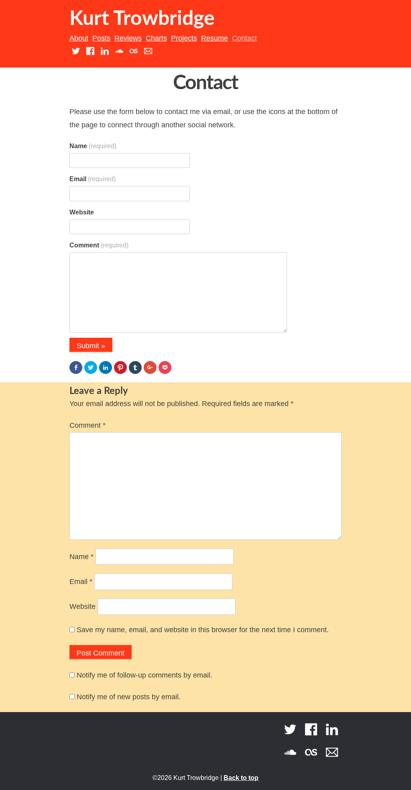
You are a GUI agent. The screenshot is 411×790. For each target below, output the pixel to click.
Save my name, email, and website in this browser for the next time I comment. (203, 630)
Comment (98, 245)
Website (81, 212)
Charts (156, 38)
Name (92, 146)
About (78, 38)
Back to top (241, 777)
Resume (214, 38)
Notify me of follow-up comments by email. (144, 675)
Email (92, 179)
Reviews (128, 38)
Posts (101, 38)
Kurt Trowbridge (142, 19)
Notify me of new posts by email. (129, 697)
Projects (184, 38)
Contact (244, 38)
